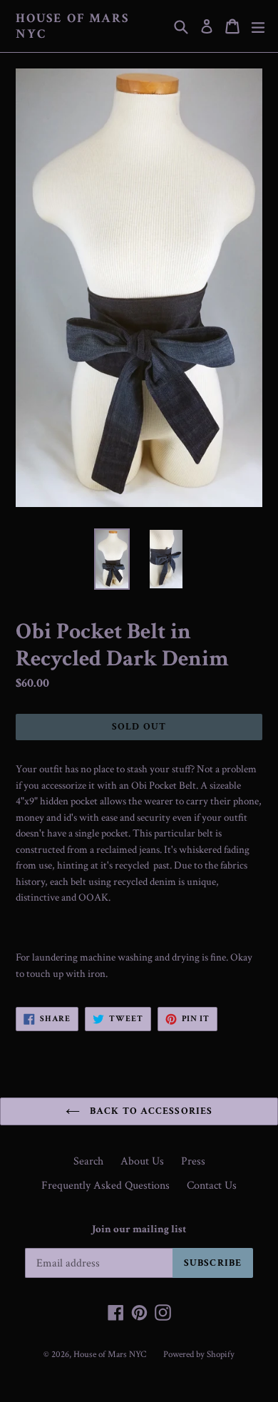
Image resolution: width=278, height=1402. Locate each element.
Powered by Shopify (199, 1355)
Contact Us (212, 1185)
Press (193, 1161)
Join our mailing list (139, 1229)
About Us (142, 1161)
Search (88, 1161)
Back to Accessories (149, 1111)
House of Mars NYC (72, 26)
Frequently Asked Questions (105, 1185)
